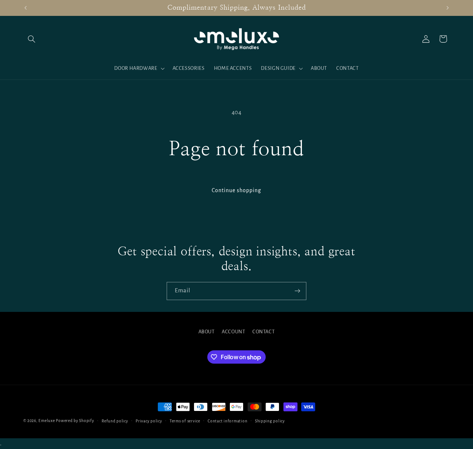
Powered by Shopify (75, 421)
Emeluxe (46, 421)
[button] (31, 38)
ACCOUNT (233, 331)
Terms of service (185, 421)
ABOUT (206, 331)
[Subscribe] (297, 291)
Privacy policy (149, 421)
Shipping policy (270, 421)
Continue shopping (237, 190)
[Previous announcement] (25, 7)
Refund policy (115, 421)
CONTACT (263, 331)
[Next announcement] (447, 7)
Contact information (227, 421)
